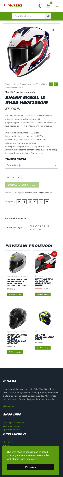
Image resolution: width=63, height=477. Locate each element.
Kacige (16, 84)
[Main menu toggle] (57, 6)
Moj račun (7, 442)
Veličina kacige (15, 159)
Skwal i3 (9, 92)
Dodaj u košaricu (22, 184)
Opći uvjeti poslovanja (13, 422)
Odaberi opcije (15, 294)
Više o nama (9, 406)
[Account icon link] (40, 6)
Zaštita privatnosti (11, 426)
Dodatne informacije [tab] (15, 218)
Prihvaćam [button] (30, 467)
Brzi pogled (17, 271)
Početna (8, 84)
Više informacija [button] (29, 459)
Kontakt (6, 445)
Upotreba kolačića (11, 429)
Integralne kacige (28, 84)
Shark (16, 92)
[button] (53, 30)
